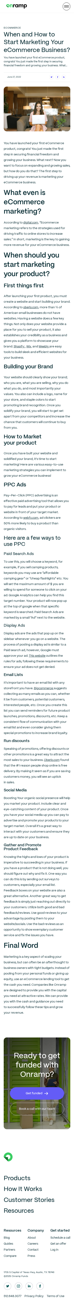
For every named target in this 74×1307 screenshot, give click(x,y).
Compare (10, 1256)
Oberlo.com (52, 760)
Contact (33, 1249)
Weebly (44, 346)
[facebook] (40, 1286)
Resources (19, 1211)
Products (17, 1178)
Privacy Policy (34, 1296)
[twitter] (8, 1286)
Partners (9, 1249)
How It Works (23, 1189)
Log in (54, 1249)
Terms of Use (55, 1296)
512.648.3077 (12, 1296)
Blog (7, 1237)
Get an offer (58, 1243)
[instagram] (18, 1286)
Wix (28, 346)
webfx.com (30, 517)
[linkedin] (29, 1286)
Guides (8, 1243)
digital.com (30, 222)
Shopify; (19, 346)
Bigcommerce (44, 688)
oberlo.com (30, 307)
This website (37, 655)
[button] (67, 6)
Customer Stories (29, 1200)
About (32, 1237)
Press (31, 1256)
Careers (33, 1243)
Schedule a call (60, 1237)
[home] (15, 6)
